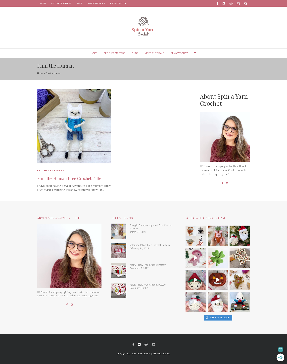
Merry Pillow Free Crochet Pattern (148, 264)
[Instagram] (227, 183)
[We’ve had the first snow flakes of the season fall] (240, 280)
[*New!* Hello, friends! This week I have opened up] (240, 302)
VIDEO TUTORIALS (96, 3)
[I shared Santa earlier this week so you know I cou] (196, 302)
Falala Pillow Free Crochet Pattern (148, 284)
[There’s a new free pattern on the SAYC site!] (218, 280)
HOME (43, 3)
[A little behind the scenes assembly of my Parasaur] (196, 258)
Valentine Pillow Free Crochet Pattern (150, 245)
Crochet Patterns (50, 170)
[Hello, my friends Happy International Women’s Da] (218, 258)
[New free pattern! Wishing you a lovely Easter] (218, 236)
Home (40, 73)
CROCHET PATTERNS (61, 3)
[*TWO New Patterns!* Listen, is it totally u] (240, 236)
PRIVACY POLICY (118, 3)
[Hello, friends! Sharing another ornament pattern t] (196, 280)
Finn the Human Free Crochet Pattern (71, 178)
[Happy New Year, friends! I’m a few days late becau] (240, 258)
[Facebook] (222, 183)
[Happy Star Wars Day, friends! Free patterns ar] (196, 236)
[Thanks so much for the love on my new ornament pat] (218, 302)
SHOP (79, 3)
